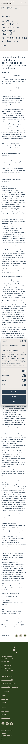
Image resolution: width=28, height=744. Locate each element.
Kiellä (14, 401)
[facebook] (7, 723)
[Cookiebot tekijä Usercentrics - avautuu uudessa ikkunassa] (20, 341)
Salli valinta (14, 396)
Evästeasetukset (5, 742)
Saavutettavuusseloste (6, 735)
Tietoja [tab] (23, 345)
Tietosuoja (3, 733)
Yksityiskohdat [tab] (14, 345)
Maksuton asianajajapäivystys (9, 687)
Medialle (3, 714)
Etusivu (2, 7)
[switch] (24, 375)
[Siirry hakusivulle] (21, 3)
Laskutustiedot (5, 718)
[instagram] (2, 723)
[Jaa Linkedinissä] (25, 635)
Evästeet (3, 737)
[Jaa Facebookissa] (16, 635)
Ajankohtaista (9, 7)
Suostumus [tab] (5, 345)
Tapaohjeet (4, 699)
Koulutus (3, 695)
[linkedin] (11, 723)
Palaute (3, 739)
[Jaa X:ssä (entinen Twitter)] (20, 635)
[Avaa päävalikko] (26, 2)
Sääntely (3, 702)
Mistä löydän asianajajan (8, 683)
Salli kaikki (14, 391)
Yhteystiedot (5, 711)
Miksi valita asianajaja (7, 680)
